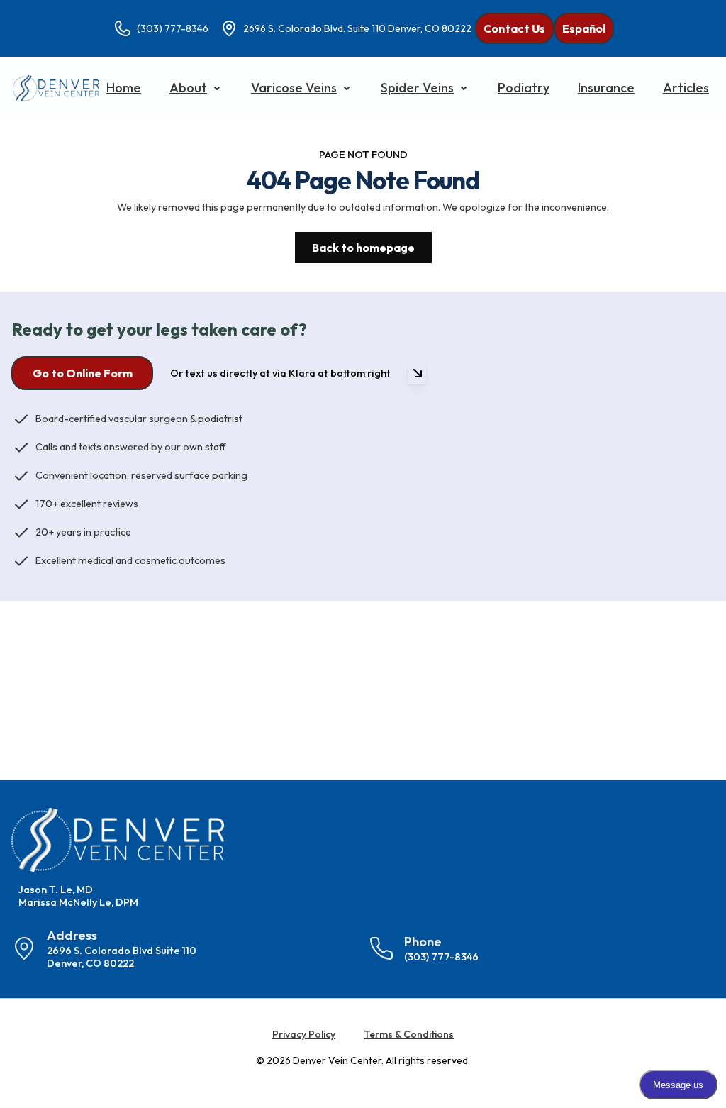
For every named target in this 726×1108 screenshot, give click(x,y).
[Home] (56, 88)
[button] (196, 88)
